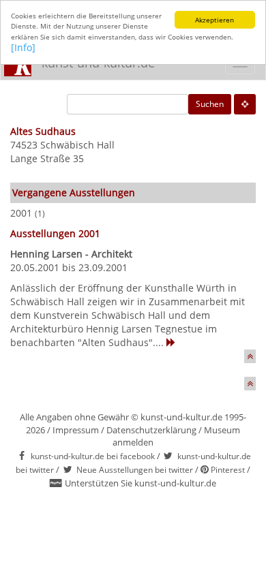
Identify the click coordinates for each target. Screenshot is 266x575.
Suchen (210, 104)
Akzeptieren (214, 20)
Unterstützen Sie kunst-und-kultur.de (140, 483)
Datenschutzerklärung (151, 430)
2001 (21, 212)
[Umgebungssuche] (245, 104)
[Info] (23, 47)
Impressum (76, 430)
